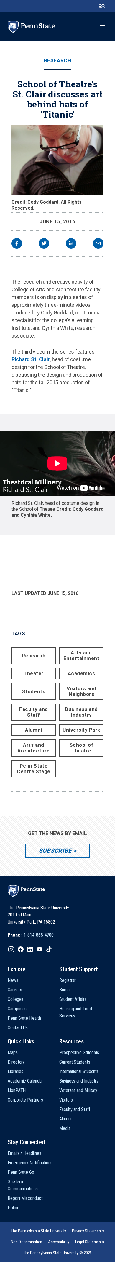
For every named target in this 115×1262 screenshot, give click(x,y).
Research (57, 60)
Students (33, 691)
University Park (81, 730)
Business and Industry (81, 712)
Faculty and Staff (33, 712)
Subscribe (55, 850)
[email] (98, 244)
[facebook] (17, 244)
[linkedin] (71, 244)
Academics (81, 673)
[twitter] (44, 244)
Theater (34, 673)
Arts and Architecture (33, 748)
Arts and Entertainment (81, 655)
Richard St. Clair (31, 359)
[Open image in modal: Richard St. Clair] (58, 160)
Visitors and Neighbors (81, 691)
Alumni (33, 730)
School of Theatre (81, 748)
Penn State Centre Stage (33, 768)
